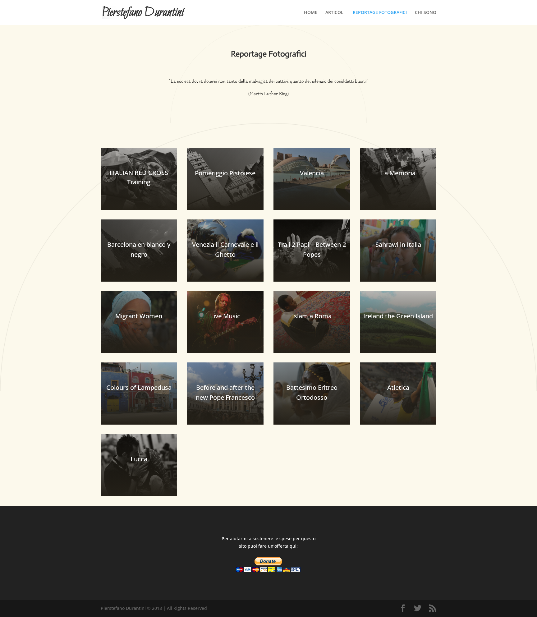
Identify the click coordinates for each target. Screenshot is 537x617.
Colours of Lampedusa (139, 387)
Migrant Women (138, 316)
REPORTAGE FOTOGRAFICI (380, 12)
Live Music (225, 316)
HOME (310, 12)
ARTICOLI (335, 12)
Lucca (139, 459)
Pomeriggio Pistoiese (225, 173)
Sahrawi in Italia (398, 244)
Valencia (312, 173)
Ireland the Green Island (398, 316)
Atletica (398, 387)
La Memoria (398, 173)
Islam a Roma (312, 316)
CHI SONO (425, 12)
